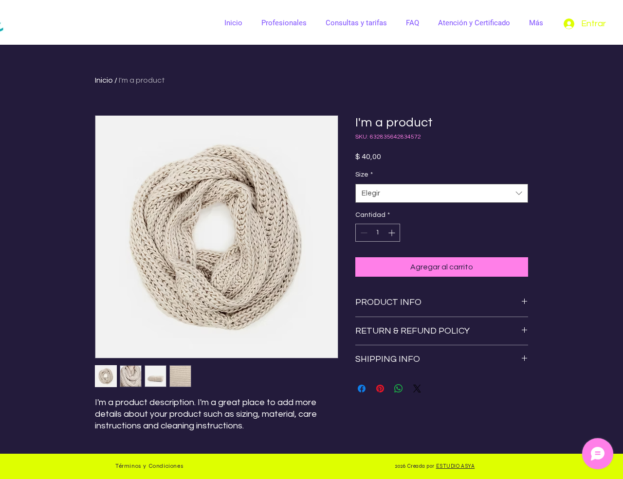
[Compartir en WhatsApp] (398, 388)
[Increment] (392, 232)
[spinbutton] (377, 232)
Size (364, 174)
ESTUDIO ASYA (455, 466)
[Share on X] (417, 388)
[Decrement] (363, 232)
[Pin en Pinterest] (380, 388)
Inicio (104, 80)
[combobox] (441, 193)
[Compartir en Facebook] (361, 388)
